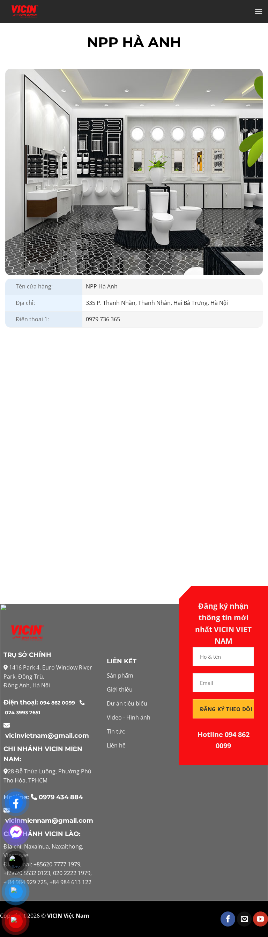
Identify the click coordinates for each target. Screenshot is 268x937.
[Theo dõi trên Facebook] (228, 919)
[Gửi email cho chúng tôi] (244, 919)
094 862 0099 (58, 703)
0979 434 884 (61, 797)
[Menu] (258, 11)
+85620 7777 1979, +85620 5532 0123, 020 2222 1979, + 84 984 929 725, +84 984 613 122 (47, 873)
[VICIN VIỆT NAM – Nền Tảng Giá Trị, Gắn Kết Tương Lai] (24, 11)
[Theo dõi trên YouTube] (260, 919)
